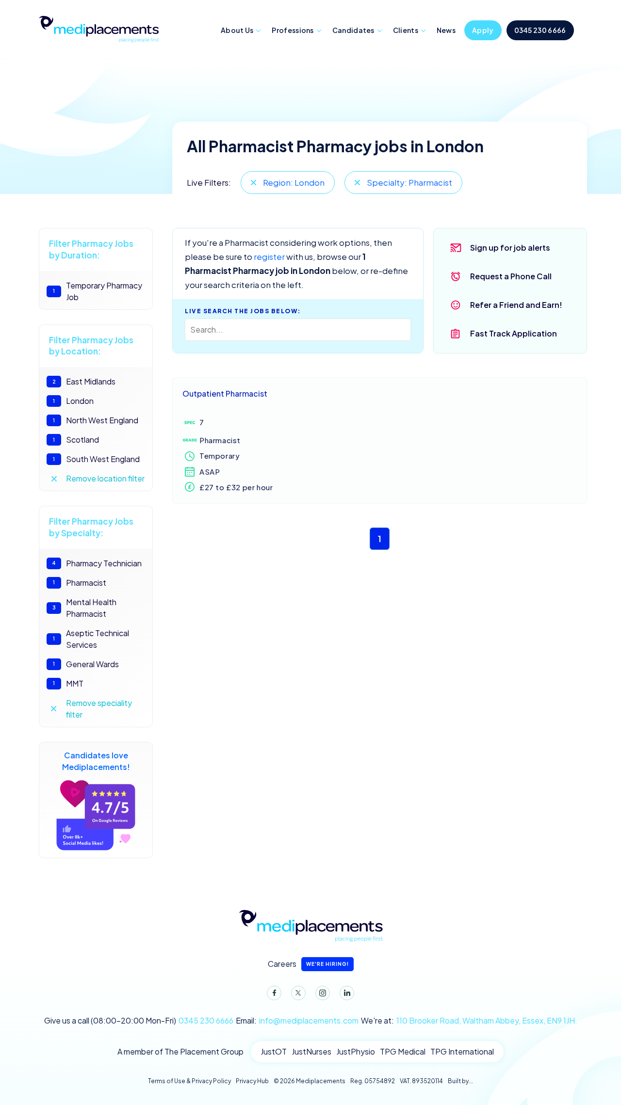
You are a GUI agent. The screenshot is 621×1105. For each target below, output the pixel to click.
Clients (405, 30)
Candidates (353, 30)
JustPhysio (355, 1051)
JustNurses (311, 1051)
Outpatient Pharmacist (224, 393)
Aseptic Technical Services (91, 639)
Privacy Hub (252, 1081)
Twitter (298, 993)
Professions (292, 30)
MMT (68, 683)
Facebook (274, 993)
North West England (95, 420)
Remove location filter (105, 478)
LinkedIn (347, 993)
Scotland (76, 439)
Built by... (460, 1081)
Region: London (294, 182)
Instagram (322, 993)
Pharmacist (79, 582)
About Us (237, 30)
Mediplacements (98, 28)
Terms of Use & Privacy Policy (189, 1081)
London (73, 401)
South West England (96, 459)
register (269, 256)
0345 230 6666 (540, 30)
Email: (297, 1020)
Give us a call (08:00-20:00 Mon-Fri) (138, 1020)
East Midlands (84, 381)
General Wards (86, 664)
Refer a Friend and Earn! (516, 305)
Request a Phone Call (511, 276)
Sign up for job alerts (510, 247)
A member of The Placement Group (180, 1051)
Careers (308, 964)
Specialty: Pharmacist (409, 182)
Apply (483, 30)
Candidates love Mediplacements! (96, 761)
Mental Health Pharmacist (84, 608)
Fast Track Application (513, 333)
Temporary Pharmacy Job (97, 291)
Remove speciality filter (99, 709)
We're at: (469, 1020)
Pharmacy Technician (97, 563)
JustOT (274, 1051)
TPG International (462, 1051)
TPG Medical (402, 1051)
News (446, 30)
